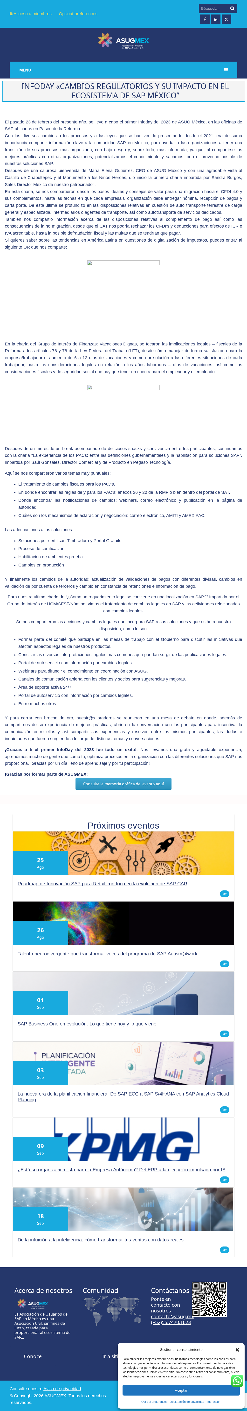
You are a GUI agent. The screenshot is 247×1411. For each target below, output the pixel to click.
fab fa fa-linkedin (215, 19)
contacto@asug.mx (172, 1316)
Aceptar (181, 1390)
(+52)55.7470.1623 (171, 1322)
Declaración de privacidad (187, 1402)
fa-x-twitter (226, 19)
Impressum (214, 1402)
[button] (237, 1349)
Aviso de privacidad (62, 1388)
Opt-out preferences (154, 1402)
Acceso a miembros (32, 13)
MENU (25, 70)
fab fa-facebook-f (205, 19)
